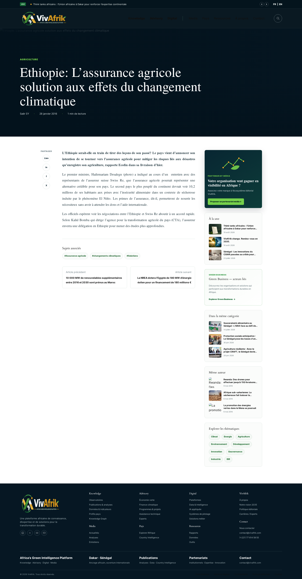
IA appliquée (195, 509)
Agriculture (29, 59)
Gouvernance (235, 451)
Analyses (93, 537)
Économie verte (146, 500)
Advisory (156, 18)
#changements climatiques (106, 255)
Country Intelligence (149, 537)
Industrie (216, 459)
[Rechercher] (278, 18)
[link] (23, 533)
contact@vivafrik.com (250, 532)
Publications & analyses (100, 504)
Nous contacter (246, 528)
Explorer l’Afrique (147, 532)
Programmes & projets (150, 509)
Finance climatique (148, 504)
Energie (228, 436)
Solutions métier (197, 518)
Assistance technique (149, 514)
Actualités (94, 532)
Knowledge (136, 18)
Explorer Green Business (222, 299)
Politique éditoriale (248, 509)
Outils (192, 542)
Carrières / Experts (248, 514)
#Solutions (132, 255)
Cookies (278, 574)
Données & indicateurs (100, 509)
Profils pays (94, 514)
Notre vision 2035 (248, 504)
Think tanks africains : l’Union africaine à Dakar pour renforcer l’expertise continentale (80, 4)
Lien (46, 158)
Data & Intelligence (198, 504)
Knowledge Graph (98, 518)
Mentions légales (221, 574)
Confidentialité (241, 574)
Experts (142, 518)
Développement (241, 444)
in (46, 167)
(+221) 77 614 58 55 (249, 537)
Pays (205, 18)
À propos (241, 18)
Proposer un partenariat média (226, 201)
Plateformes (195, 500)
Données (193, 537)
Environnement (219, 444)
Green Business (202, 574)
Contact (258, 18)
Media (193, 18)
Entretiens (94, 542)
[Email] (44, 533)
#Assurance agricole (75, 255)
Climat (214, 436)
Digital (172, 18)
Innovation (216, 451)
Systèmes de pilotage (199, 514)
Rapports (193, 532)
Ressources (222, 18)
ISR (228, 459)
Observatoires (96, 500)
